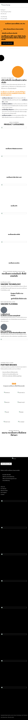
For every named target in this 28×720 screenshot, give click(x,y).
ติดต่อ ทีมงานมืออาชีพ (7, 43)
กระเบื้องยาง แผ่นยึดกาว (7, 104)
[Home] (14, 459)
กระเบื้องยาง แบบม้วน (7, 115)
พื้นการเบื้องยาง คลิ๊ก (6, 463)
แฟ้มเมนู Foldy (4, 717)
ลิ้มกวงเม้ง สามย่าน (11, 717)
